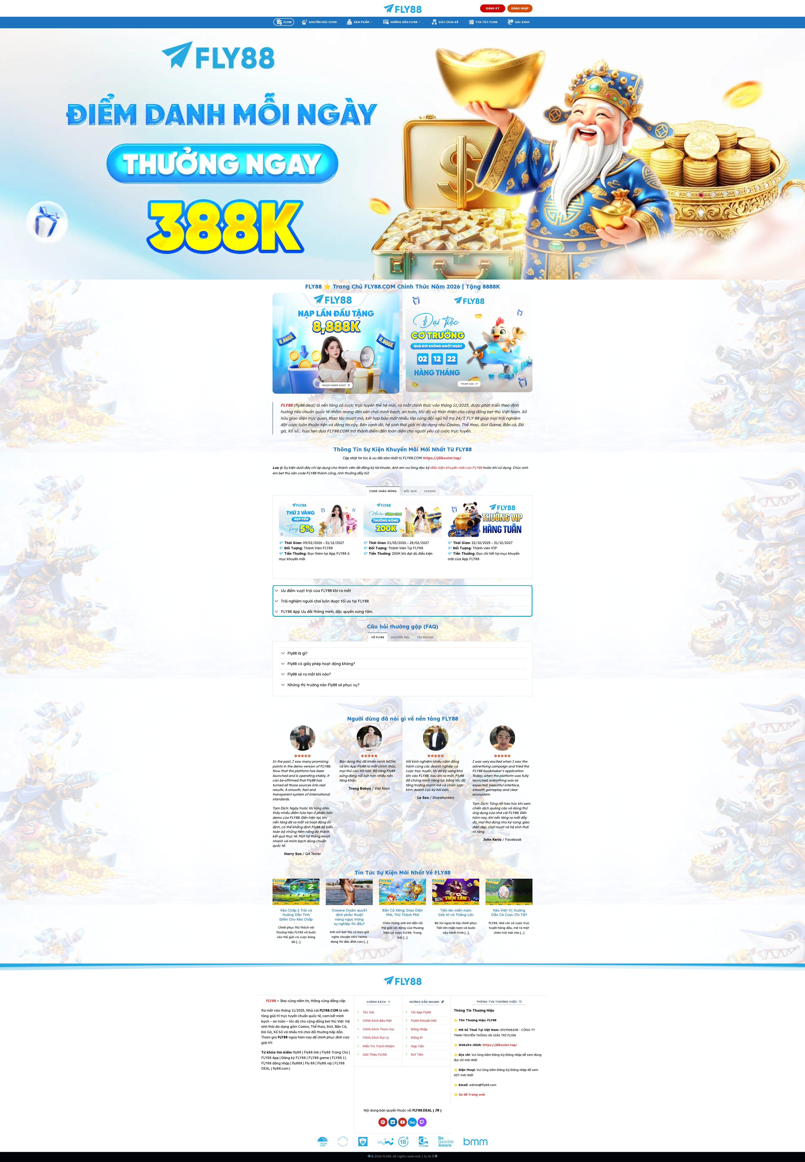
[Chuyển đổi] (277, 590)
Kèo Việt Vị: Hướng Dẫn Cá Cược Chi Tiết (509, 912)
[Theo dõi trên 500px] (412, 1122)
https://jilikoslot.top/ (442, 458)
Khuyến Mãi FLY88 (323, 22)
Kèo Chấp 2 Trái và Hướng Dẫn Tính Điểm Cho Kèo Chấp (296, 914)
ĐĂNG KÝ (493, 8)
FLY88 (287, 22)
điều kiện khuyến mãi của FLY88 (456, 468)
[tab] (383, 490)
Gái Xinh (522, 22)
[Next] (533, 916)
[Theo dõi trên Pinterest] (382, 1122)
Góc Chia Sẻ (448, 22)
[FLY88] (402, 8)
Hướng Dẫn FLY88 (404, 22)
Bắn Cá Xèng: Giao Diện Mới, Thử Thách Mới (402, 912)
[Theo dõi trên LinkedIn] (392, 1122)
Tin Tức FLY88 (486, 22)
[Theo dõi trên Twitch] (422, 1122)
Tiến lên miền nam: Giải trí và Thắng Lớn (456, 912)
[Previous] (272, 916)
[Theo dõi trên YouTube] (402, 1122)
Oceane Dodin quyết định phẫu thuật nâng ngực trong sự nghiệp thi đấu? (349, 917)
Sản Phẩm (361, 22)
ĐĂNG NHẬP (520, 8)
